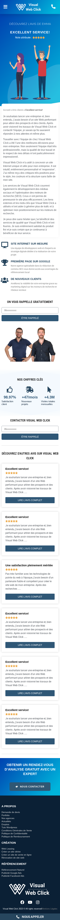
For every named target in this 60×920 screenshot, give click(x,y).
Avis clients (18, 109)
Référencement (14, 863)
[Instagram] (38, 902)
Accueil (6, 109)
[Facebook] (22, 902)
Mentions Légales (49, 909)
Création (9, 842)
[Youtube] (30, 902)
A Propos (9, 806)
